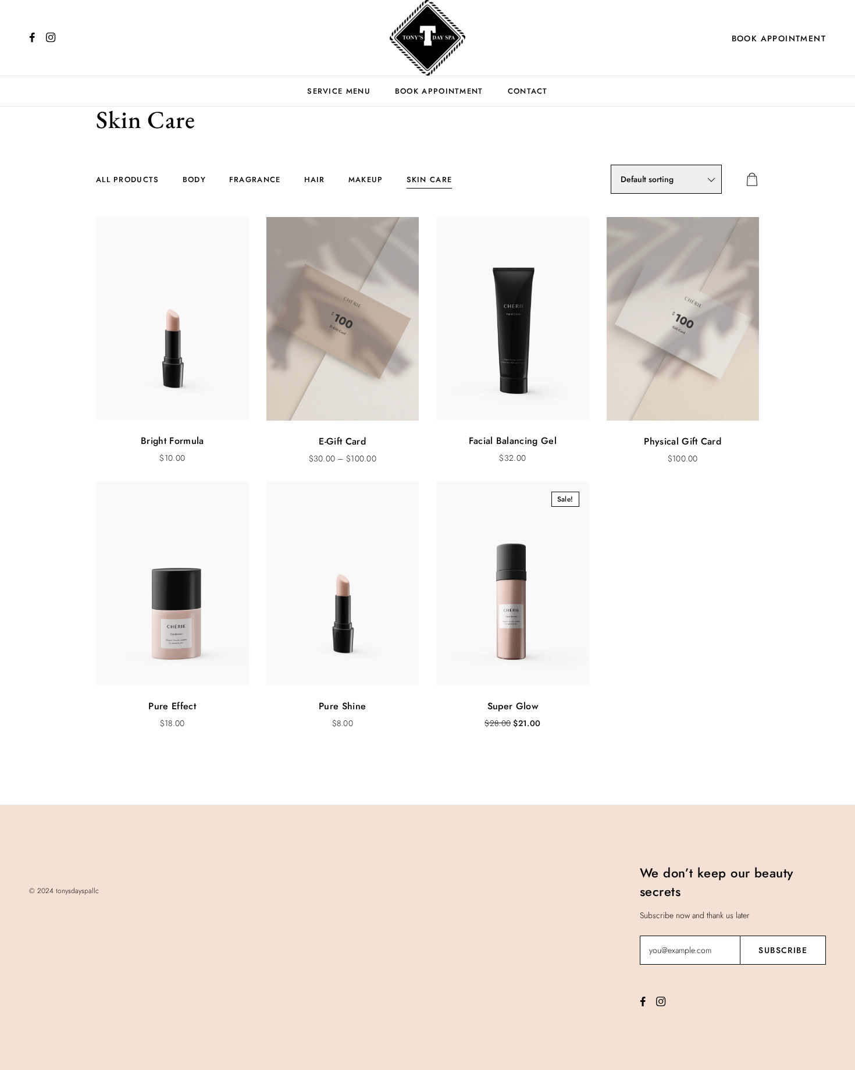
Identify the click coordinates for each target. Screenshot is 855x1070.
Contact (528, 91)
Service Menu (338, 91)
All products (127, 179)
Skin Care (430, 179)
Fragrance (255, 179)
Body (194, 179)
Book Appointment (779, 38)
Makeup (365, 179)
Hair (314, 179)
